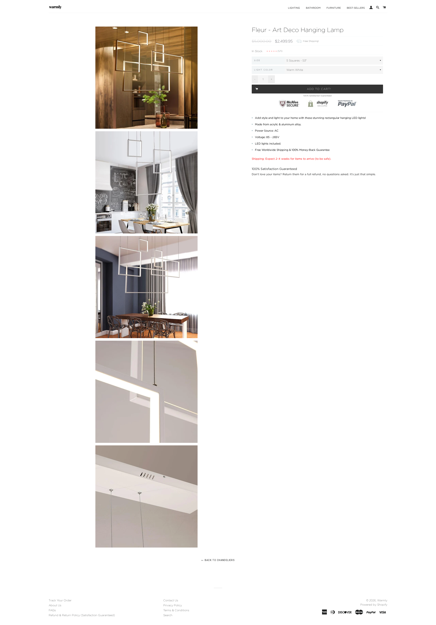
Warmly (382, 600)
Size (257, 60)
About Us (55, 605)
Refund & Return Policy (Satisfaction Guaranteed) (82, 615)
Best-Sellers (356, 7)
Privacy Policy (172, 605)
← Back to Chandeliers (218, 560)
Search (167, 615)
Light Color (263, 69)
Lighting (294, 7)
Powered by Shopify (373, 604)
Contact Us (170, 600)
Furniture (333, 7)
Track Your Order (60, 600)
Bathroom (313, 7)
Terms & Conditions (176, 610)
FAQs (52, 610)
